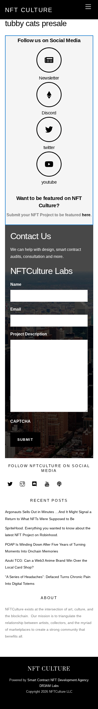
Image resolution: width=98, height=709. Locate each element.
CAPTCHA (20, 421)
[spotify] (59, 483)
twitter (49, 147)
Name (15, 284)
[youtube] (47, 483)
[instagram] (22, 483)
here (86, 215)
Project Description (28, 334)
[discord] (35, 483)
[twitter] (10, 483)
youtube (49, 182)
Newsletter (49, 78)
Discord (49, 112)
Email (15, 309)
